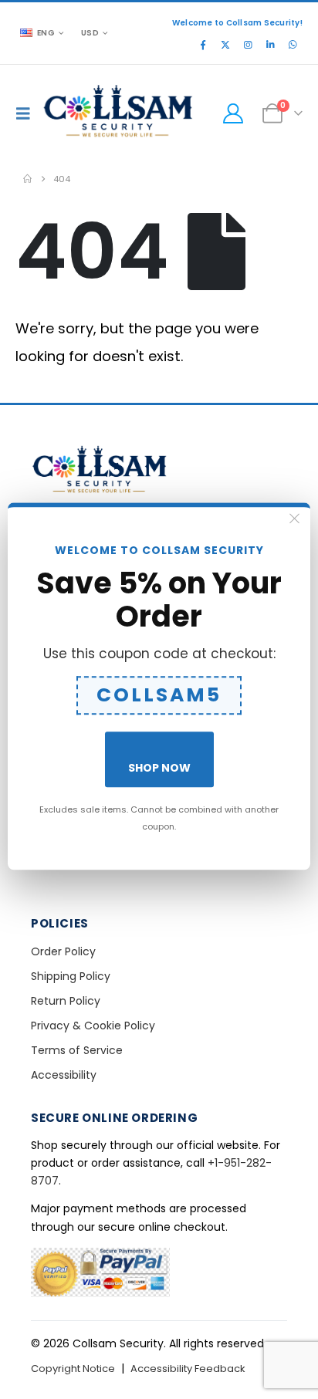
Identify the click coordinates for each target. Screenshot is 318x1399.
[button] (27, 113)
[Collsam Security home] (159, 471)
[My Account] (233, 113)
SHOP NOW (159, 768)
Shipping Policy (70, 976)
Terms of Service (77, 1050)
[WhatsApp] (292, 45)
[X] (225, 45)
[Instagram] (248, 45)
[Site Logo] (119, 113)
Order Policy (63, 951)
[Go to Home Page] (27, 179)
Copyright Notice (73, 1368)
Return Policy (65, 1001)
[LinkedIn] (270, 45)
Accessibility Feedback (187, 1368)
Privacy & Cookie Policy (93, 1025)
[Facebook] (203, 45)
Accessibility (63, 1075)
